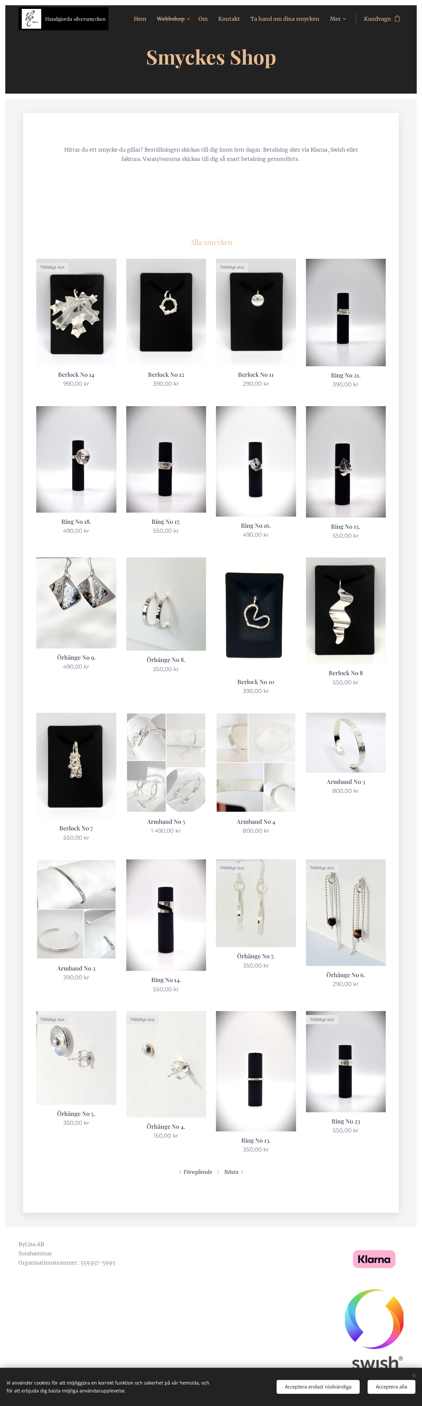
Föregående (198, 1172)
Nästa (231, 1172)
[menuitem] (142, 19)
